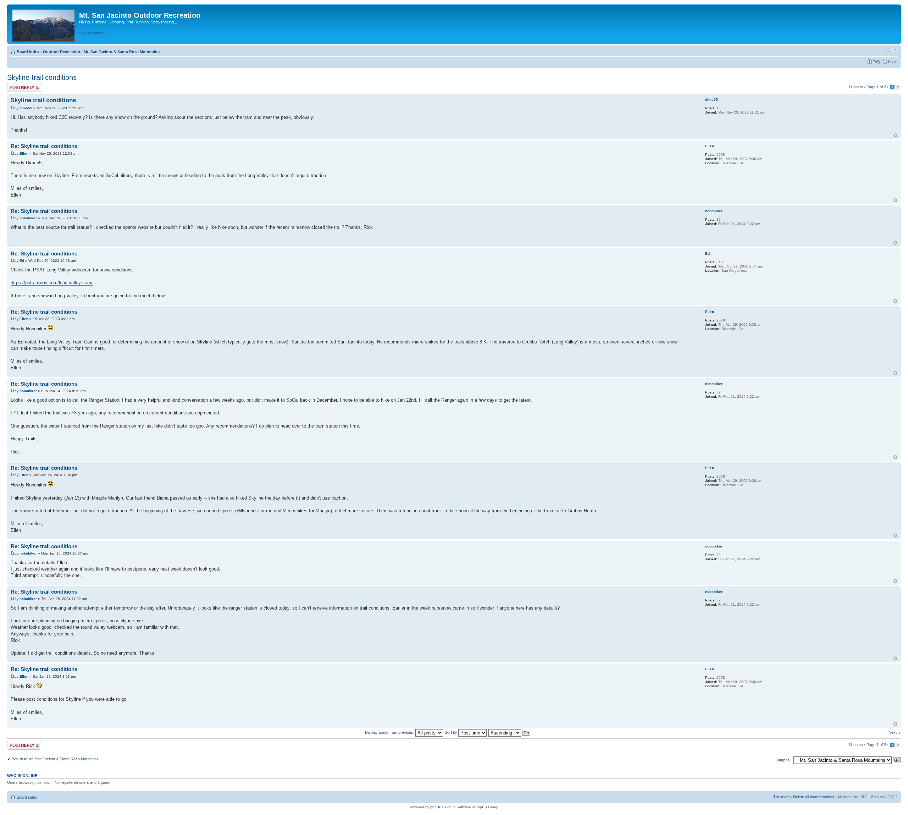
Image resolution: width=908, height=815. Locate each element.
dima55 (26, 108)
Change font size (892, 50)
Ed (22, 261)
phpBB (436, 807)
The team (781, 797)
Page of (876, 87)
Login (892, 62)
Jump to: (783, 760)
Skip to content (92, 33)
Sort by (451, 732)
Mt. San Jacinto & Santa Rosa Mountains (122, 52)
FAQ (876, 62)
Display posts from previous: (390, 732)
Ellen (24, 153)
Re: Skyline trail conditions (44, 146)
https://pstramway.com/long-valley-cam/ (52, 282)
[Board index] (44, 24)
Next (892, 732)
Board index (28, 52)
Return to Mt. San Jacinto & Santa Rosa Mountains (55, 759)
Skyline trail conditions (42, 77)
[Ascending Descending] (509, 732)
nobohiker (28, 218)
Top (895, 135)
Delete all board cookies (813, 797)
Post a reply (17, 85)
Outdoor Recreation (61, 52)
